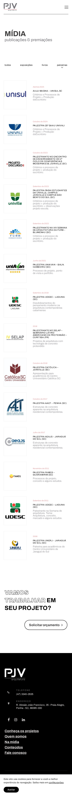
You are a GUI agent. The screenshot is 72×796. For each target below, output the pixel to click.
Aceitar (11, 789)
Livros (45, 65)
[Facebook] (9, 720)
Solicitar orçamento (44, 625)
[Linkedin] (23, 720)
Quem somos (15, 736)
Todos (8, 65)
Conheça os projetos (22, 731)
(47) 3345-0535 (24, 694)
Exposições (26, 65)
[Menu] (66, 7)
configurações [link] (56, 782)
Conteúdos (14, 747)
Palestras (62, 65)
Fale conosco (15, 753)
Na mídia (12, 742)
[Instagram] (15, 720)
